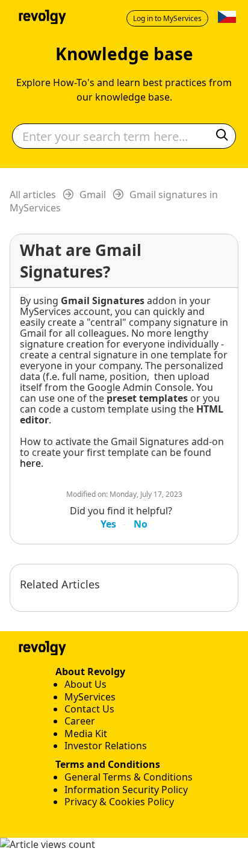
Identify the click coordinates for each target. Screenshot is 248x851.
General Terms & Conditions (128, 777)
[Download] (101, 421)
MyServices (90, 696)
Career (79, 721)
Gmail (92, 194)
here (30, 463)
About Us (85, 684)
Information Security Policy (126, 789)
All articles (33, 194)
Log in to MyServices (167, 18)
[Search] (222, 136)
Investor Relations (105, 745)
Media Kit (85, 733)
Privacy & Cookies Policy (119, 801)
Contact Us (89, 708)
